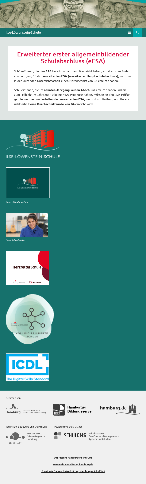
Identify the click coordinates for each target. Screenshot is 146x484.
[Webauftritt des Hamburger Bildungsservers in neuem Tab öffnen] (73, 410)
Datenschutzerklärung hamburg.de (73, 464)
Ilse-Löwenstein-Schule (23, 32)
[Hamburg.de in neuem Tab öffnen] (120, 410)
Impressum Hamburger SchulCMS (73, 457)
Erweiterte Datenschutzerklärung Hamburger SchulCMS (73, 471)
